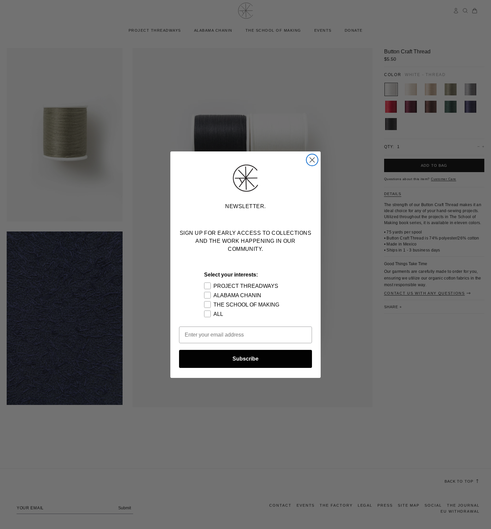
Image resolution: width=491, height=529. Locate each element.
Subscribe (245, 359)
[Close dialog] (312, 160)
